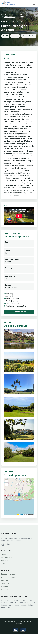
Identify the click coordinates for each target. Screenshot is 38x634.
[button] (19, 495)
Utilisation (5, 560)
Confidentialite (7, 557)
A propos (5, 564)
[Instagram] (8, 545)
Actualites (5, 580)
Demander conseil (19, 311)
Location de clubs (8, 577)
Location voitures (8, 574)
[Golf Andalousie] (8, 3)
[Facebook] (3, 545)
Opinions (4, 587)
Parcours (19, 14)
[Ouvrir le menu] (34, 4)
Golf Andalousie (7, 14)
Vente (3, 554)
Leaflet (21, 514)
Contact (4, 590)
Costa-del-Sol (9, 17)
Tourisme (5, 583)
